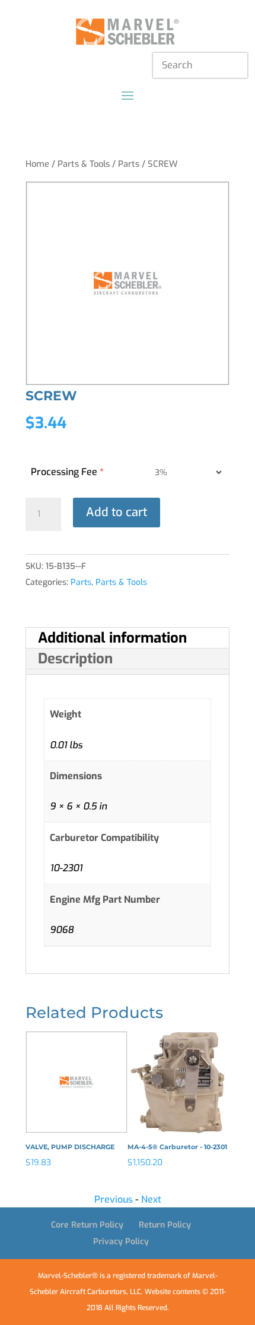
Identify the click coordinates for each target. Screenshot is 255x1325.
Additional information (112, 637)
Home (37, 164)
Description (75, 658)
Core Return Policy (87, 1225)
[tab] (127, 638)
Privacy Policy (121, 1241)
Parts (128, 164)
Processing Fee (67, 472)
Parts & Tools (84, 164)
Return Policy (165, 1225)
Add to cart (116, 512)
